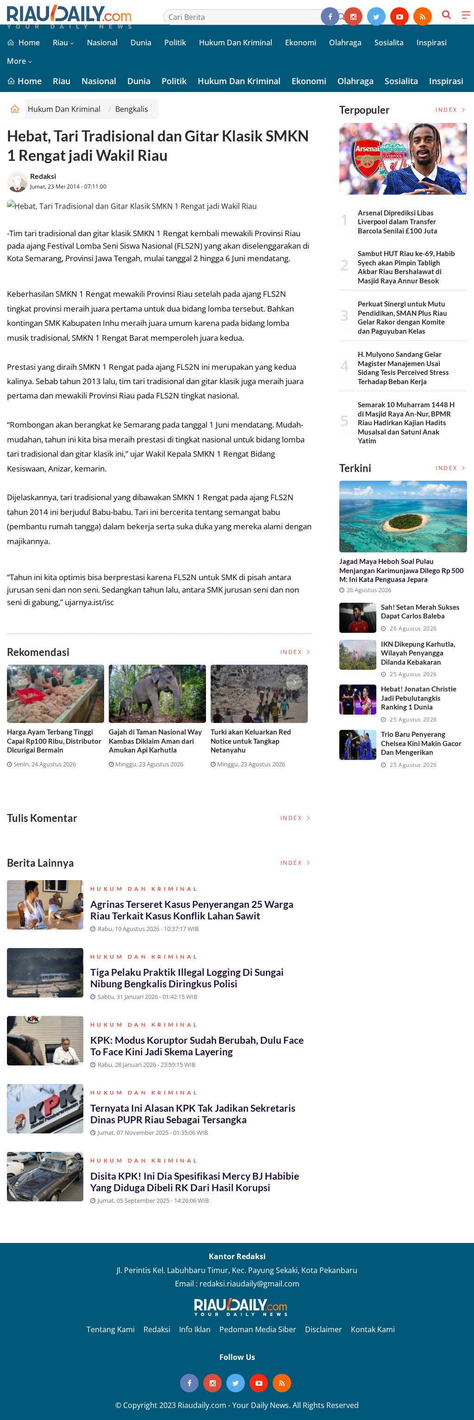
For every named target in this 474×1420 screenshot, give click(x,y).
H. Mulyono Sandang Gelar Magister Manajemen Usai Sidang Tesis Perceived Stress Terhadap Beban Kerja (403, 368)
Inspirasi (432, 42)
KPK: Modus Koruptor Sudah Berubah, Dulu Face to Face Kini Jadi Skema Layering (197, 1045)
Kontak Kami (373, 1329)
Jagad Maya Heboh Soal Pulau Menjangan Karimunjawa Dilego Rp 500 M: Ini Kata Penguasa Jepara (401, 570)
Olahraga (345, 42)
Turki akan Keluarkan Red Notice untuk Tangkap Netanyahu (251, 741)
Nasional (102, 42)
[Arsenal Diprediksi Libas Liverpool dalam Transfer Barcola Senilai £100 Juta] (403, 159)
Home (28, 42)
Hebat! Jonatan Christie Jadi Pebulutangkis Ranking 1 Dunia (418, 698)
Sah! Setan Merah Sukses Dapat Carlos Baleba (420, 611)
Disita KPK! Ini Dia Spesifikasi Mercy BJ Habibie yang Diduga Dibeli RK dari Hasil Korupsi (194, 1181)
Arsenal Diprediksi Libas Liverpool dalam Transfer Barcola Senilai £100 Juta (397, 221)
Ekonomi (300, 42)
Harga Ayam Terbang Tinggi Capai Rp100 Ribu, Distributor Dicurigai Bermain (54, 741)
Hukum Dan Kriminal (235, 42)
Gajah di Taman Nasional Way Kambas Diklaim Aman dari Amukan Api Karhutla (155, 741)
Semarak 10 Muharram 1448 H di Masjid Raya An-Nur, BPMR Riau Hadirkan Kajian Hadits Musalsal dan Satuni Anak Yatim (406, 422)
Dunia (141, 42)
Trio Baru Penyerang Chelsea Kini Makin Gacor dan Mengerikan (421, 743)
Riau (60, 42)
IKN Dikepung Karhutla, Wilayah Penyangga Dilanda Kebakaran (418, 653)
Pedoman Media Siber (257, 1329)
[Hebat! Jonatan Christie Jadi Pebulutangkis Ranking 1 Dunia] (357, 700)
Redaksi (43, 175)
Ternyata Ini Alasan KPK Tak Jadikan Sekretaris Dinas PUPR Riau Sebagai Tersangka (192, 1113)
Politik (175, 42)
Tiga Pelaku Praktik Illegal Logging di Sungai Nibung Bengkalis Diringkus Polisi (187, 977)
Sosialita (389, 42)
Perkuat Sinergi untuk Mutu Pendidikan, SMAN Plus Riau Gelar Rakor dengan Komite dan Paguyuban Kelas (402, 317)
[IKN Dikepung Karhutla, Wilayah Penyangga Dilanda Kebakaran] (357, 655)
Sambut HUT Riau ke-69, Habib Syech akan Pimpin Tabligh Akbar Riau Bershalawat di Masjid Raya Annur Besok (406, 267)
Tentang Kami (111, 1329)
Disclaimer (323, 1329)
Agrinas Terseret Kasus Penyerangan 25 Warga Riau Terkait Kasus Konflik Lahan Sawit (191, 909)
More (16, 61)
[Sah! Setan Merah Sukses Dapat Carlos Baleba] (357, 618)
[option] (58, 720)
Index (293, 652)
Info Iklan (195, 1329)
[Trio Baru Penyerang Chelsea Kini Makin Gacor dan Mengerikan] (357, 745)
